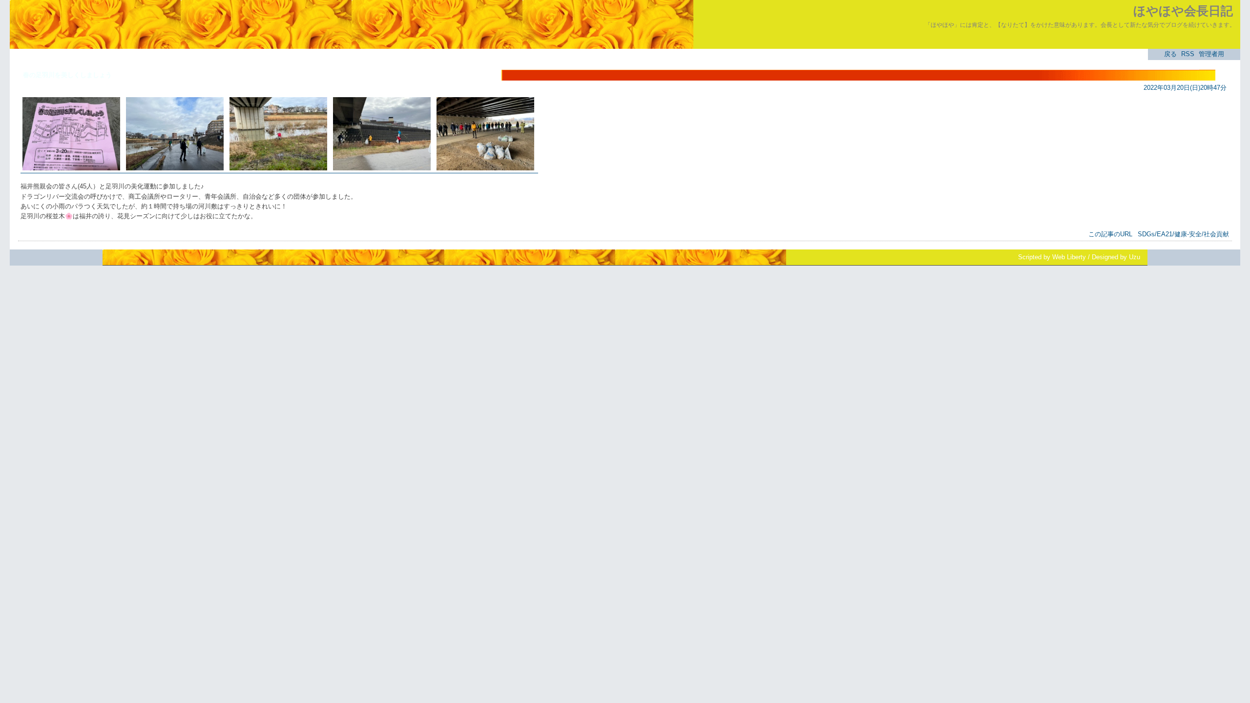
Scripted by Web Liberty (1052, 257)
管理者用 (1211, 54)
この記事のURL (1110, 234)
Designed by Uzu (1116, 257)
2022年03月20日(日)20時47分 (1185, 87)
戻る (1170, 54)
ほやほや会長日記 (1183, 11)
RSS (1187, 54)
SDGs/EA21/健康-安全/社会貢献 (1183, 234)
